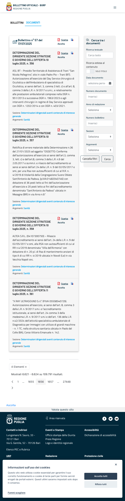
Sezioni (90, 131)
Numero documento (96, 91)
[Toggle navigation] (114, 7)
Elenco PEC (12, 449)
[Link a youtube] (117, 419)
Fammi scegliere (16, 492)
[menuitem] (17, 22)
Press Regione (53, 439)
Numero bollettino (95, 118)
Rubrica (25, 449)
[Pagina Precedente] (12, 382)
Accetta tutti (100, 476)
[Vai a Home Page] (9, 7)
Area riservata (57, 418)
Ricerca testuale (94, 50)
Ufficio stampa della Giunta (60, 435)
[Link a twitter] (111, 419)
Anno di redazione (95, 104)
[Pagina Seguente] (12, 388)
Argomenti (91, 144)
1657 (51, 382)
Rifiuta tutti (100, 484)
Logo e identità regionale (59, 443)
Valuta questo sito (62, 409)
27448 (68, 382)
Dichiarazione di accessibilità (100, 435)
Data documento (94, 78)
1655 (32, 382)
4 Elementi (20, 367)
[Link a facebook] (104, 419)
